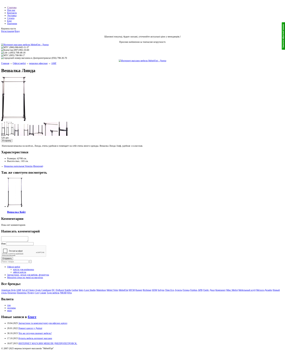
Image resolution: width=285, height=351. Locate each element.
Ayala (38, 290)
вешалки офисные (38, 63)
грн (9, 305)
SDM (154, 290)
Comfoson (46, 290)
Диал (212, 290)
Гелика (186, 290)
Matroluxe (101, 290)
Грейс (206, 290)
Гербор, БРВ (196, 290)
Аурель (178, 290)
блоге (32, 317)
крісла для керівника (23, 269)
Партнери (12, 23)
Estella (68, 290)
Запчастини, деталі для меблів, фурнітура (28, 275)
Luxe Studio (90, 290)
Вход (17, 31)
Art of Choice (28, 290)
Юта (69, 292)
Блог (9, 21)
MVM (132, 290)
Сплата (10, 18)
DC (53, 290)
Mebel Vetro (112, 290)
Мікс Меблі (232, 290)
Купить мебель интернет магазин (35, 338)
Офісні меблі (19, 63)
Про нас (11, 10)
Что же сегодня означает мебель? (35, 333)
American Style (8, 290)
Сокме (43, 292)
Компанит (220, 290)
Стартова (11, 7)
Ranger (138, 290)
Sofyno (161, 290)
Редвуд (30, 292)
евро (9, 310)
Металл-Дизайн (264, 290)
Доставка (11, 15)
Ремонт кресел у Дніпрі (30, 328)
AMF (53, 63)
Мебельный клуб (247, 290)
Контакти (12, 13)
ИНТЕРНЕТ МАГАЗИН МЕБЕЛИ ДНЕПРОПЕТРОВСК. (47, 343)
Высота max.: (13, 161)
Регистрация (7, 31)
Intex (81, 290)
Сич (37, 292)
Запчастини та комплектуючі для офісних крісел (42, 323)
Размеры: (11, 158)
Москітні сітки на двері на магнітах (25, 277)
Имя (3, 243)
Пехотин (11, 292)
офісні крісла (19, 272)
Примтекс (22, 292)
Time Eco (169, 290)
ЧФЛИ (63, 292)
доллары (11, 308)
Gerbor (75, 290)
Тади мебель (53, 292)
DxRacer (60, 290)
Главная (5, 63)
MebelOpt (123, 290)
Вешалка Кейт (16, 212)
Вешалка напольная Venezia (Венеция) (23, 166)
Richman (147, 290)
